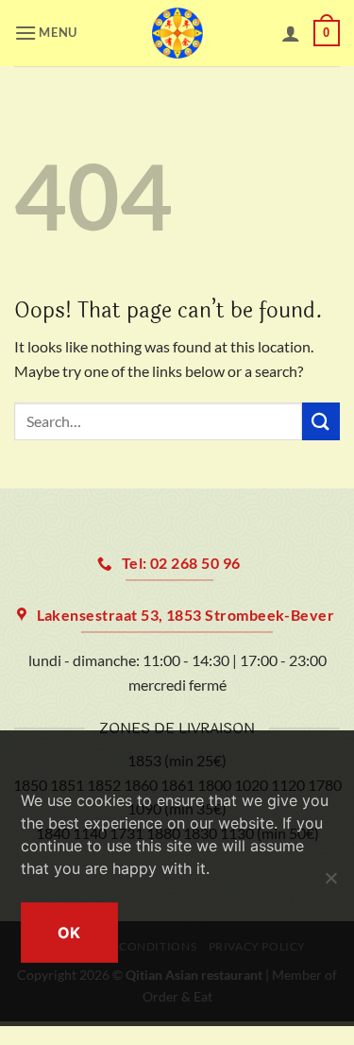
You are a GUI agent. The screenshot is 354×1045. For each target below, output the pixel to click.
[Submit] (321, 421)
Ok (69, 932)
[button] (49, 32)
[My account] (290, 33)
